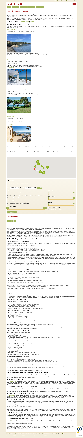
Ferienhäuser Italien (10, 433)
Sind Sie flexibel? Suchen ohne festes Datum (18, 183)
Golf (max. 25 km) (22, 202)
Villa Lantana (10, 88)
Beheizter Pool (18, 203)
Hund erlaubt (30, 202)
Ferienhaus (11, 202)
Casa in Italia (14, 4)
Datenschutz (61, 433)
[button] (34, 169)
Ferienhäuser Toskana (20, 433)
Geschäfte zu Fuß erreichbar (55, 207)
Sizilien (27, 21)
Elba (32, 195)
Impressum (71, 0)
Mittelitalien (17, 192)
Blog (57, 433)
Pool (16, 202)
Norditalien (11, 192)
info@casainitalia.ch (36, 435)
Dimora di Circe (10, 116)
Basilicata (22, 195)
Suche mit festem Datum (14, 185)
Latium (36, 195)
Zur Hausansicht (10, 56)
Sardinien (10, 197)
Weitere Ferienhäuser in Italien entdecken (17, 145)
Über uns (63, 0)
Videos (53, 433)
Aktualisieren (12, 212)
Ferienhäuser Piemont (30, 433)
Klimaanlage (37, 202)
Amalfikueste (11, 195)
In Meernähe (11, 203)
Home (75, 0)
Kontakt (59, 0)
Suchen (39, 187)
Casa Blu (9, 59)
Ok (74, 4)
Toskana (20, 197)
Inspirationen (49, 433)
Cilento (27, 195)
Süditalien (23, 192)
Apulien (23, 21)
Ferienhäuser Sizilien (40, 433)
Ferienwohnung (26, 203)
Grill (42, 202)
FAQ (67, 0)
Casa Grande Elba (11, 29)
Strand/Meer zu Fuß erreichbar (55, 209)
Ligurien (32, 21)
